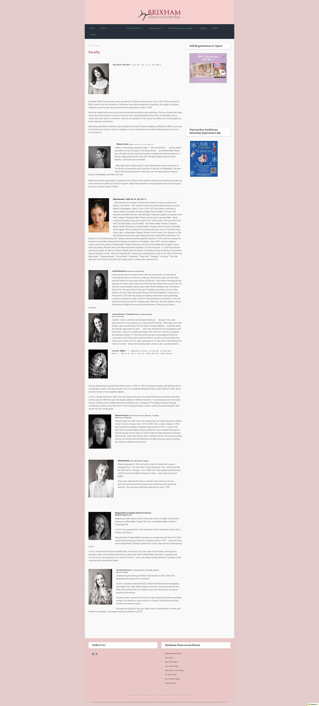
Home (90, 45)
